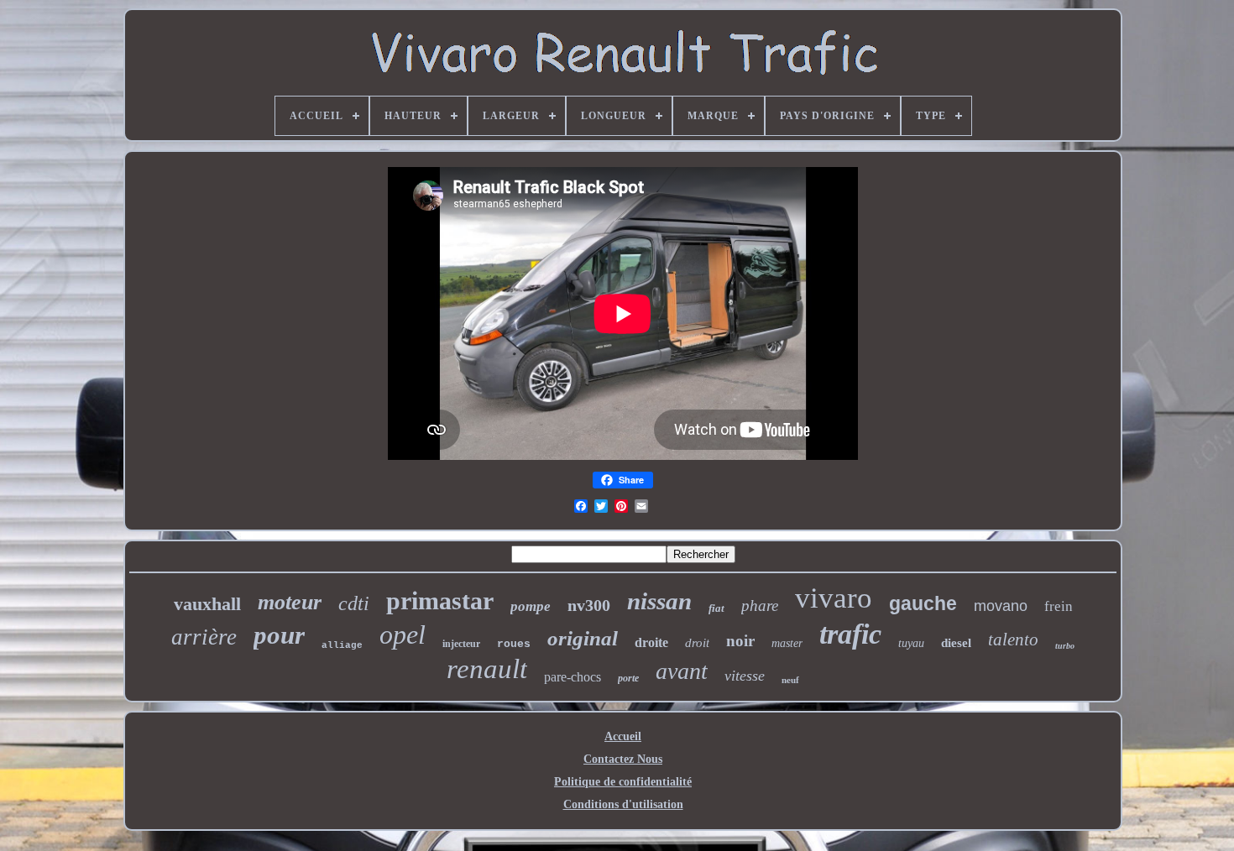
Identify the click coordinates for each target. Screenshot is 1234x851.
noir (740, 641)
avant (682, 671)
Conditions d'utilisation (623, 804)
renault (487, 669)
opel (402, 634)
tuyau (911, 643)
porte (628, 678)
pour (279, 635)
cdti (353, 603)
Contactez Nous (622, 759)
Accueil (622, 736)
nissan (659, 600)
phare (759, 605)
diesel (956, 643)
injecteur (461, 644)
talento (1013, 639)
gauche (923, 603)
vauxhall (207, 603)
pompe (530, 606)
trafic (850, 634)
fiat (716, 608)
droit (697, 643)
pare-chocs (572, 677)
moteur (290, 602)
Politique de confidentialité (623, 781)
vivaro (833, 598)
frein (1058, 606)
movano (1000, 606)
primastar (440, 600)
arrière (204, 637)
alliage (342, 645)
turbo (1065, 645)
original (582, 638)
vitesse (744, 675)
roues (514, 644)
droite (651, 642)
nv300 (588, 605)
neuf (790, 680)
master (787, 643)
